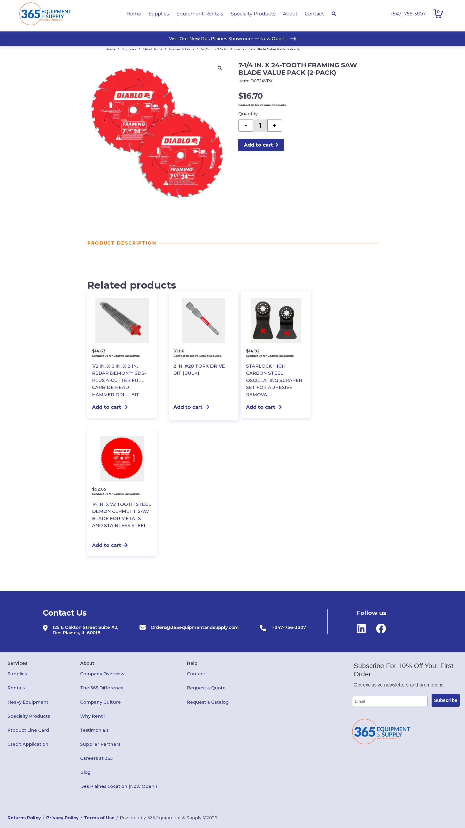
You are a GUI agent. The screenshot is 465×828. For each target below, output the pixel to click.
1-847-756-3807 (288, 627)
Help (192, 663)
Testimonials (94, 730)
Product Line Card (28, 730)
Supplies (129, 49)
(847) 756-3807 (408, 14)
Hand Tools (152, 49)
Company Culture (100, 702)
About (87, 663)
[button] (220, 68)
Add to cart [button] (106, 407)
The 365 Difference (102, 688)
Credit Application (28, 744)
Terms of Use (99, 818)
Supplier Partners (100, 744)
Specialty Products (29, 716)
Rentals (16, 688)
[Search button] (333, 13)
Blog (85, 772)
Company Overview (102, 674)
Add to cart (258, 145)
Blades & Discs (181, 49)
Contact (196, 674)
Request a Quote (206, 688)
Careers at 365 (96, 758)
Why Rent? (92, 716)
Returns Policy (24, 818)
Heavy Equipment (28, 702)
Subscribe (445, 700)
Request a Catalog (208, 702)
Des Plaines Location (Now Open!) (118, 786)
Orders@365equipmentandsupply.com (195, 627)
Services (17, 663)
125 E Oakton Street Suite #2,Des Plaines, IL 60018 (85, 630)
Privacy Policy (62, 818)
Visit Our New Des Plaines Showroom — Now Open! (227, 38)
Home (110, 49)
